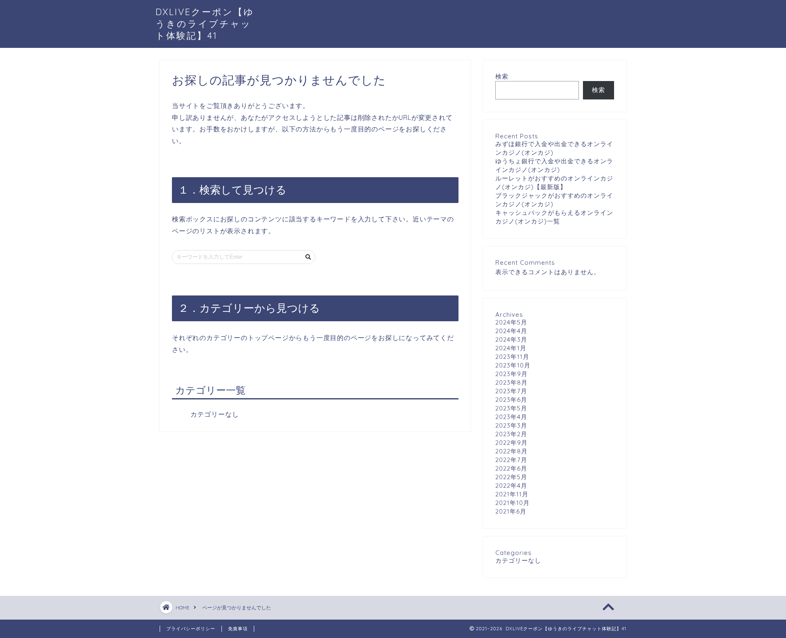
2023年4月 (511, 417)
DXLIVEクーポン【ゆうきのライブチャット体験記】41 (205, 23)
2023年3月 (511, 425)
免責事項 (238, 628)
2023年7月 (511, 391)
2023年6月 (511, 400)
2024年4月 (511, 331)
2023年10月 (513, 365)
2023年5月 (511, 408)
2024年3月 (511, 339)
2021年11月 (512, 494)
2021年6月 (510, 511)
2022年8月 (511, 451)
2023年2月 (511, 434)
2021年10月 (512, 503)
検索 (501, 76)
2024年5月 (511, 322)
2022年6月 (511, 468)
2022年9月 (511, 442)
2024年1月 (510, 348)
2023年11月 (512, 357)
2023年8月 (511, 382)
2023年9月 (511, 374)
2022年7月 (511, 460)
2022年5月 (511, 477)
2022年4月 (511, 485)
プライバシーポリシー (190, 628)
